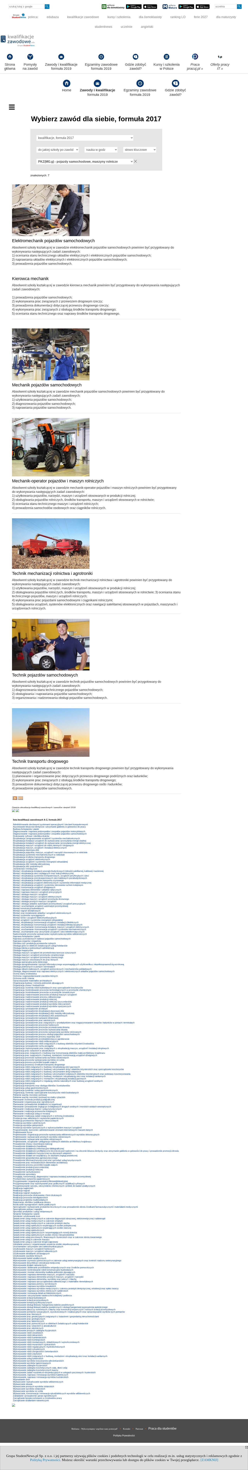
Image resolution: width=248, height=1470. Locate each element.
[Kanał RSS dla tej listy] (15, 798)
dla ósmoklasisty (150, 17)
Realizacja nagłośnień (23, 1188)
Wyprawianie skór (21, 1379)
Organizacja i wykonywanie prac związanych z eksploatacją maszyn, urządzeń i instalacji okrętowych (61, 1048)
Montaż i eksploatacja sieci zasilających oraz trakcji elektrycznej (43, 873)
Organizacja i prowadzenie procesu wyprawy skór (36, 1036)
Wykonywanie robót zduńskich (27, 1354)
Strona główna (9, 67)
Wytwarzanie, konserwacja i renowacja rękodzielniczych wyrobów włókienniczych (51, 1393)
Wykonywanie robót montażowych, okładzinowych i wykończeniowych (46, 1342)
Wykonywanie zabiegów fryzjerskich (30, 1365)
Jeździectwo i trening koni (25, 869)
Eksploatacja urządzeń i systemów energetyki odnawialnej (40, 862)
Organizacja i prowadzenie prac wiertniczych (34, 1020)
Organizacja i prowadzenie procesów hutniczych (36, 1025)
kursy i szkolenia (119, 17)
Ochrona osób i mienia (23, 978)
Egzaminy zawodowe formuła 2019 (101, 67)
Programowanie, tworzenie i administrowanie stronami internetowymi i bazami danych (53, 1130)
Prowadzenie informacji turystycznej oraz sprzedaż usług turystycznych (47, 1160)
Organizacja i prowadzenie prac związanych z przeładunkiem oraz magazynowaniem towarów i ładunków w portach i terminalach (73, 1022)
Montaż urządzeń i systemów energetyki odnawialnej (38, 920)
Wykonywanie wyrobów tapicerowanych (32, 1363)
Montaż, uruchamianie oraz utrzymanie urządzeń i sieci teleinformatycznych (48, 932)
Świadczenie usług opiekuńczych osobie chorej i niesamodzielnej (43, 1235)
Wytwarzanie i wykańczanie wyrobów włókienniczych (38, 1382)
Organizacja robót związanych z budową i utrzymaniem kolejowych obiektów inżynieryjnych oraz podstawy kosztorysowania (71, 1074)
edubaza (53, 17)
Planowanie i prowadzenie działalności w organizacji (37, 1104)
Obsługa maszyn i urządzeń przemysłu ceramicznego (38, 955)
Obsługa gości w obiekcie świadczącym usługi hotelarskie (40, 946)
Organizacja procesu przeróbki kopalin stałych (35, 1062)
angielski (147, 26)
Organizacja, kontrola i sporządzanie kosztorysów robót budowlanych (46, 1092)
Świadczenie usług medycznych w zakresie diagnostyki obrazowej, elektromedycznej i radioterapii (59, 1218)
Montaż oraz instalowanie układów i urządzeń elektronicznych (42, 913)
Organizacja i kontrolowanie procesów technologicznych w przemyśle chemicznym (52, 990)
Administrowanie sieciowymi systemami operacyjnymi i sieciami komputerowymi (50, 824)
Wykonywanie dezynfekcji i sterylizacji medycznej (36, 1263)
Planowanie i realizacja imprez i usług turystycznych (37, 1109)
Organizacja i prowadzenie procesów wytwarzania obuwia (40, 1029)
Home (66, 90)
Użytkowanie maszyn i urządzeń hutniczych (34, 1249)
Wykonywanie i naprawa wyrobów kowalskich (34, 1286)
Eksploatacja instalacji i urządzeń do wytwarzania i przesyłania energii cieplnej (49, 841)
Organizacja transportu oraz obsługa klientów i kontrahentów (41, 1085)
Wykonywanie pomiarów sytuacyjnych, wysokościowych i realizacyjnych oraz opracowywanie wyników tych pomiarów (69, 1312)
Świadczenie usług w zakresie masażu (31, 1239)
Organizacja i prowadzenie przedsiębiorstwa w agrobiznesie (41, 1039)
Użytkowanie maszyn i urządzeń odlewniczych (35, 1251)
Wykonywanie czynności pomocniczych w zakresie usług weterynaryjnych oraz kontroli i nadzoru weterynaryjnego (67, 1260)
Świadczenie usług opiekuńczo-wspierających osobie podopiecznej (44, 1225)
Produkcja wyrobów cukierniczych (29, 1123)
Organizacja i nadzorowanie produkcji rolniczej (35, 999)
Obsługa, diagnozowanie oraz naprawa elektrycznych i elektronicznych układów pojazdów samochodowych (64, 971)
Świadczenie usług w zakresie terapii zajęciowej (35, 1242)
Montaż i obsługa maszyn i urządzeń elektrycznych (37, 897)
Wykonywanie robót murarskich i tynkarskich (34, 1344)
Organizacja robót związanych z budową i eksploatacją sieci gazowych (46, 1067)
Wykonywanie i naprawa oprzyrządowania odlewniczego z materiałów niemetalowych (53, 1281)
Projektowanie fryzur (22, 1132)
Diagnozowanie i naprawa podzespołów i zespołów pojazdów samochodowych (50, 834)
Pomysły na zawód (30, 67)
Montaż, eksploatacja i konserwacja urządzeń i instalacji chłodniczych (45, 922)
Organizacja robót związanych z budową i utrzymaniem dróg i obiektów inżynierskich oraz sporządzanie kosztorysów (68, 1069)
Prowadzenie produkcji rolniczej (28, 1169)
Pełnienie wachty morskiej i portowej (30, 1095)
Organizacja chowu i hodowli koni (28, 985)
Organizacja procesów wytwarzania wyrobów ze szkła (38, 1060)
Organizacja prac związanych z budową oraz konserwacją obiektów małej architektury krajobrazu (59, 1053)
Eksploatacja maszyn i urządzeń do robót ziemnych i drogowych (43, 845)
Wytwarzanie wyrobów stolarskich (29, 1389)
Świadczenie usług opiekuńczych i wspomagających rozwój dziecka (45, 1232)
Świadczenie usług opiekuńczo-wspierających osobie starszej (42, 1228)
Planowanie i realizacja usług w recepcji (31, 1113)
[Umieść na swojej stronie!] (20, 798)
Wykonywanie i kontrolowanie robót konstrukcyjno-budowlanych (43, 1270)
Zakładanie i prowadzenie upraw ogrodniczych (35, 1396)
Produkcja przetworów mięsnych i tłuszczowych (35, 1120)
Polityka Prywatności (124, 1435)
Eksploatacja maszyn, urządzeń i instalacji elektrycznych (40, 848)
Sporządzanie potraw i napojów (27, 1209)
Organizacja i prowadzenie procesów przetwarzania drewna (41, 1027)
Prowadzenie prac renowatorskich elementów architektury (40, 1162)
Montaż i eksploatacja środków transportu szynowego (38, 880)
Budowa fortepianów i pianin (26, 829)
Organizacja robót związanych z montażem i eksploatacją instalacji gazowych (49, 1078)
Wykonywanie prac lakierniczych (28, 1321)
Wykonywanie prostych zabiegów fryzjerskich (34, 1330)
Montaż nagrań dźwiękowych (26, 911)
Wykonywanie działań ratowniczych (29, 1265)
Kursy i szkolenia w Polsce (166, 67)
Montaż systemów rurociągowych (29, 915)
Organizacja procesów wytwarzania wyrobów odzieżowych (41, 1057)
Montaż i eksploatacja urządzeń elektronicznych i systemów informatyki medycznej (52, 883)
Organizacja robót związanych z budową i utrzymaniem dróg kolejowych (47, 1071)
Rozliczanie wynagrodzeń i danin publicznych (34, 1204)
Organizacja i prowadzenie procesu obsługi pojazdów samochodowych (46, 1034)
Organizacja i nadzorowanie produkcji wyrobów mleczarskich (42, 1004)
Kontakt (126, 1429)
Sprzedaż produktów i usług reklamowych (32, 1211)
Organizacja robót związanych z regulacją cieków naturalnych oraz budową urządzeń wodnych (58, 1081)
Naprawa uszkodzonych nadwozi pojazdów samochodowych (42, 939)
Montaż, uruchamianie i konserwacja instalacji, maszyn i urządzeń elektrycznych (51, 927)
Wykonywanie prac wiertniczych (28, 1328)
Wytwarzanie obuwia (22, 1384)
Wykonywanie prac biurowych (27, 1314)
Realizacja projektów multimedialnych (30, 1200)
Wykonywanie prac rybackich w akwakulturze (34, 1326)
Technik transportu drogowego (40, 761)
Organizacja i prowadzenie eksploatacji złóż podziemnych (40, 1015)
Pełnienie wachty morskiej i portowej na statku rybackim (39, 1097)
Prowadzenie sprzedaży (24, 1174)
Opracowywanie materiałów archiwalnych (32, 980)
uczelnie (126, 26)
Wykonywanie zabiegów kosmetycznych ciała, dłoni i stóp (40, 1368)
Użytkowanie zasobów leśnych (27, 1256)
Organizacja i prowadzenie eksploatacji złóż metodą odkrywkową (43, 1013)
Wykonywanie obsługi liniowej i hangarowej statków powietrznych (43, 1305)
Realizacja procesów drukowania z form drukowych (37, 1195)
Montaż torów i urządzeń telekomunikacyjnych (35, 918)
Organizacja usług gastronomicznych (30, 1088)
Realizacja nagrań (21, 1190)
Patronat (139, 1429)
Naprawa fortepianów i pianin (26, 936)
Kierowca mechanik (30, 278)
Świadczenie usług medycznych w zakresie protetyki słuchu (41, 1223)
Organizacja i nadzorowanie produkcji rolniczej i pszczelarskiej (42, 1001)
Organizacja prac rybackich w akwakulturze (33, 1050)
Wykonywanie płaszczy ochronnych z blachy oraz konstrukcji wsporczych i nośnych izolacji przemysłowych (64, 1309)
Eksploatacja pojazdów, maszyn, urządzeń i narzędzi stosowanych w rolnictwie (50, 852)
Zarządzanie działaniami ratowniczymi (31, 1400)
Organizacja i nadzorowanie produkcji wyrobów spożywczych (42, 1006)
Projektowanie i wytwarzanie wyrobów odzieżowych (37, 1139)
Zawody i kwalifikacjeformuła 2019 (61, 67)
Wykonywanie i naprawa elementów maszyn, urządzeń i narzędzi (43, 1274)
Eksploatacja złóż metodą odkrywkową (31, 864)
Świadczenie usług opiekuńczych (28, 1230)
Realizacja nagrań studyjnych (27, 1193)
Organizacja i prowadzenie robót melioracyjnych (35, 1041)
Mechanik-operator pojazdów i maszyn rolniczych (58, 480)
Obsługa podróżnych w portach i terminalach (34, 966)
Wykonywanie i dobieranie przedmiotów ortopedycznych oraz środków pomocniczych (53, 1267)
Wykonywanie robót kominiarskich (29, 1340)
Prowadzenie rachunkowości (26, 1172)
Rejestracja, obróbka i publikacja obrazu (32, 1202)
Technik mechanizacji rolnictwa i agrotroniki (52, 573)
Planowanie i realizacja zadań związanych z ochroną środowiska (43, 1116)
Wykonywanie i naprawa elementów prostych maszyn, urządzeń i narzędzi (48, 1277)
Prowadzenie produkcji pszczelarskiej (30, 1167)
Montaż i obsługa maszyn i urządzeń (30, 894)
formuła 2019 (97, 92)
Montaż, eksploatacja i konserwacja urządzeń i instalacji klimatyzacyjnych (47, 925)
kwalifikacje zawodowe (83, 17)
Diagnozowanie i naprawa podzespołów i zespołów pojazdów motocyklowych (49, 831)
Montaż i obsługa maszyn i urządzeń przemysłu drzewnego (41, 899)
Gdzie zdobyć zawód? (135, 67)
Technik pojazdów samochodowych (45, 675)
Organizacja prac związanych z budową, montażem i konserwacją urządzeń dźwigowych (55, 1055)
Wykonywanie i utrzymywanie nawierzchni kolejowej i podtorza (42, 1295)
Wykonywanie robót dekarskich (28, 1335)
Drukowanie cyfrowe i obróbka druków (31, 836)
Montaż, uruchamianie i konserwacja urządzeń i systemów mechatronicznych (49, 929)
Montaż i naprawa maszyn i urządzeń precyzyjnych (37, 892)
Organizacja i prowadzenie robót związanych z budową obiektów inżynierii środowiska (53, 1043)
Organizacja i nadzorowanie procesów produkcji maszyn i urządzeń (45, 994)
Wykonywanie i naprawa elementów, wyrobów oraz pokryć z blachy (45, 1279)
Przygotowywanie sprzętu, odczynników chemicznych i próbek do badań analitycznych (54, 1186)
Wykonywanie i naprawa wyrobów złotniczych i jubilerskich (40, 1291)
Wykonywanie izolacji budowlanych (29, 1298)
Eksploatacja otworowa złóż (26, 850)
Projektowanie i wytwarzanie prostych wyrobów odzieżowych (42, 1137)
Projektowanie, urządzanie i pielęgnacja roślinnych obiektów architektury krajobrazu (52, 1141)
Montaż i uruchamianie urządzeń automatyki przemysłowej (40, 906)
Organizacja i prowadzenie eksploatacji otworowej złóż (38, 1011)
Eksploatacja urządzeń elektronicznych (31, 859)
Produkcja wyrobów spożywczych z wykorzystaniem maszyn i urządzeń (47, 1127)
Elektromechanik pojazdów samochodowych (53, 240)
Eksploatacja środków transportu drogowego (34, 857)
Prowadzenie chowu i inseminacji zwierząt (32, 1144)
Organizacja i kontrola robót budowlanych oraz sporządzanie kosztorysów (48, 987)
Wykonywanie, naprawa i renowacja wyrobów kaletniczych (40, 1375)
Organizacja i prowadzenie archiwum (30, 1008)
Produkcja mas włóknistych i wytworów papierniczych (38, 1118)
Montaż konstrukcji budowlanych (28, 908)
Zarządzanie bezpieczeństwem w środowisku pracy (37, 1398)
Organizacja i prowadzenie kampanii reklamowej (35, 1018)
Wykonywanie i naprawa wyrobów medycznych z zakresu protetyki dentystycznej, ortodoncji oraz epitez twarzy (66, 1288)
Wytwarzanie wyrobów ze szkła (28, 1391)
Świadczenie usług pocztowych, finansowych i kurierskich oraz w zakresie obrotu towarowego (57, 1237)
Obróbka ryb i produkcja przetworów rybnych (34, 943)
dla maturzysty (226, 17)
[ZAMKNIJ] (209, 1460)
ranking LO (177, 17)
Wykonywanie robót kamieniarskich (29, 1337)
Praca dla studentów (162, 1428)
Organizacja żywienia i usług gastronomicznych (35, 1090)
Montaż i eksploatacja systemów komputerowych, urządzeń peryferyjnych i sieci (51, 876)
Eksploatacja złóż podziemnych (28, 866)
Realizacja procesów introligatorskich (30, 1197)
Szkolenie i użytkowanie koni (26, 1216)
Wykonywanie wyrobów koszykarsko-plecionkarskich (38, 1361)
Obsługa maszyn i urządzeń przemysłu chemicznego (38, 957)
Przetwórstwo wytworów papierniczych (31, 1179)
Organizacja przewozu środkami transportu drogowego (39, 1064)
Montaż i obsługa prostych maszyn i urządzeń (34, 901)
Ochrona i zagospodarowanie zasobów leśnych (35, 976)
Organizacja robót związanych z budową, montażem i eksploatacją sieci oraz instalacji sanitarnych (59, 1076)
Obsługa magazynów (23, 950)
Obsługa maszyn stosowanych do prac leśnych (35, 959)
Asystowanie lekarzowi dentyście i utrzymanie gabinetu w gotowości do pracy (49, 827)
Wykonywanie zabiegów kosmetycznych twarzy (35, 1370)
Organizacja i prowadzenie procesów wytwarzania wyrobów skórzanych (47, 1032)
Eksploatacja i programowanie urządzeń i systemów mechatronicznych (46, 838)
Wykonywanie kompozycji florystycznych (32, 1302)
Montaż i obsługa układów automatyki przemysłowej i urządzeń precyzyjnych (49, 904)
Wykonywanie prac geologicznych (29, 1319)
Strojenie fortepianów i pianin (26, 1214)
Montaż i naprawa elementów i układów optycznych (37, 890)
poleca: (32, 17)
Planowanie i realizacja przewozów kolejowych (35, 1111)
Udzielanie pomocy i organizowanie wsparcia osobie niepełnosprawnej (46, 1244)
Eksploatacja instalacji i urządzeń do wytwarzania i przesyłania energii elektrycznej (51, 843)
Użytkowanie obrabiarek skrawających (31, 1253)
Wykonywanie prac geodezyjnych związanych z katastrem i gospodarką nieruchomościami (56, 1316)
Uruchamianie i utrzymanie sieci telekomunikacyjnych (38, 1246)
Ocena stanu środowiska (25, 973)
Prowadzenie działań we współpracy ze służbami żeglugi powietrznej (45, 1155)
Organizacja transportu (24, 1083)
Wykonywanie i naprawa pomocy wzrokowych (35, 1284)
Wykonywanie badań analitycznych (29, 1258)
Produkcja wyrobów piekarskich (28, 1125)
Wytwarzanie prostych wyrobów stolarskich (33, 1386)
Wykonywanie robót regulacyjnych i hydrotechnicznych (39, 1347)
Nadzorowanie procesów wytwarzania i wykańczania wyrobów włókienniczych (50, 934)
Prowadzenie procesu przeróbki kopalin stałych (35, 1165)
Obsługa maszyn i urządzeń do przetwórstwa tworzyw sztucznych (44, 952)
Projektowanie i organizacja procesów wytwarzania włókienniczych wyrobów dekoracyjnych (56, 1134)
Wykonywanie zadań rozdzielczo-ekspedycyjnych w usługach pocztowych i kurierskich (54, 1372)
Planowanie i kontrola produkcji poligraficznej (34, 1099)
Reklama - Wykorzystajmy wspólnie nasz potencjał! (94, 1429)
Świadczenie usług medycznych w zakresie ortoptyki (38, 1221)
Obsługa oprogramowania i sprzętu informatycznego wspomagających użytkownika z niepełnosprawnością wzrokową (68, 964)
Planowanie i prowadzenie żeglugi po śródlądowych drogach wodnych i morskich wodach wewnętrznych (62, 1106)
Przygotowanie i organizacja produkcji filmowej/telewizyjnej (40, 1181)
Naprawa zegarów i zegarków (27, 941)
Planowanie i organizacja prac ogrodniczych (33, 1102)
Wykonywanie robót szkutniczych (29, 1349)
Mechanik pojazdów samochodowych (47, 384)
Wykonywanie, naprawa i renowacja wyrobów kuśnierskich (40, 1377)
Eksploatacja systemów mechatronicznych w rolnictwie (39, 855)
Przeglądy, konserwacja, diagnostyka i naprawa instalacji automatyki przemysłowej (52, 1176)
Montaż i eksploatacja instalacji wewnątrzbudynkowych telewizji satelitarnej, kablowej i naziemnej (58, 871)
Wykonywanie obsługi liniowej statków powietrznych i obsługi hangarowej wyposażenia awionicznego (60, 1307)
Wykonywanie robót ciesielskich (28, 1333)
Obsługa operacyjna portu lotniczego (30, 962)
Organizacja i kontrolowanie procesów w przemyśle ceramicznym (44, 992)
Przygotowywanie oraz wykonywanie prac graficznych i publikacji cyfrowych (49, 1183)
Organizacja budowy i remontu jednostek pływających (38, 983)
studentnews (103, 26)
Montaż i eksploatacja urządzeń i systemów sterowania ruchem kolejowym (48, 885)
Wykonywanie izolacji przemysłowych (30, 1300)
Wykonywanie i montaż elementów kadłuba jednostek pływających (44, 1272)
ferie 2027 (201, 17)
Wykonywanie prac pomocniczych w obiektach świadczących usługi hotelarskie (50, 1323)
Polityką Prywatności (45, 1460)
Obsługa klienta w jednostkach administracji (33, 948)
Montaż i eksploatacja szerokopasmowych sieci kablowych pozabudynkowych (50, 878)
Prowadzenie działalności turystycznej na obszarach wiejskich (42, 1153)
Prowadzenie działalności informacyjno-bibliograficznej (38, 1148)
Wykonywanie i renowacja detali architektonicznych (37, 1293)
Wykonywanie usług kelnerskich (28, 1358)
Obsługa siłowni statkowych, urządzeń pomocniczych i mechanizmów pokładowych (52, 969)
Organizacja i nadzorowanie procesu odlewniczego (37, 997)
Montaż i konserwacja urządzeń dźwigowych (34, 887)
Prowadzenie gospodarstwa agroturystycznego (35, 1158)
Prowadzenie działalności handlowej (29, 1146)
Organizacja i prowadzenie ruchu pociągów (33, 1046)
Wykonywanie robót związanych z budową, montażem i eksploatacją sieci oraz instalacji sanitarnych (60, 1356)
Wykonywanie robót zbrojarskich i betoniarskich (35, 1351)
